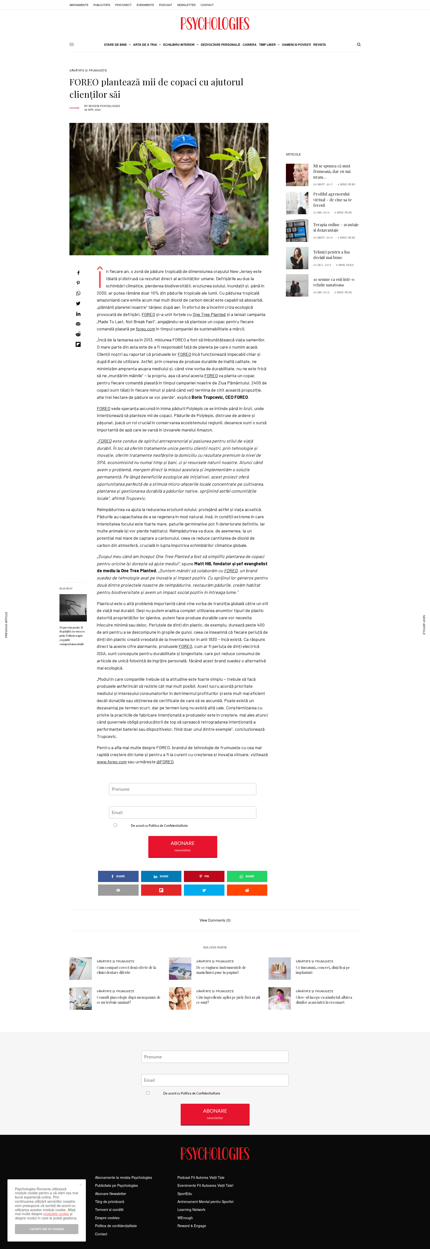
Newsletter (186, 5)
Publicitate (101, 5)
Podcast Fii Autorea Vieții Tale (200, 1177)
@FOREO (165, 761)
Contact (207, 5)
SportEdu (184, 1193)
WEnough (185, 1217)
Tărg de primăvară (109, 1201)
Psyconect (123, 5)
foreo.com (145, 328)
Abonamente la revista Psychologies (123, 1177)
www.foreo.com (112, 761)
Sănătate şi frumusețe (88, 70)
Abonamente (78, 5)
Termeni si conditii (109, 1209)
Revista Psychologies (104, 106)
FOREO (148, 314)
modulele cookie (56, 1213)
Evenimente (145, 5)
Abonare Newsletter (110, 1193)
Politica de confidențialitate (116, 1225)
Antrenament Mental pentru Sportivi (205, 1201)
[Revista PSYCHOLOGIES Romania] (215, 23)
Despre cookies (107, 1217)
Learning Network (191, 1209)
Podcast (165, 5)
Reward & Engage (191, 1225)
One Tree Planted (209, 314)
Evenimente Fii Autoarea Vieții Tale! (205, 1185)
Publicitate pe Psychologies (116, 1185)
